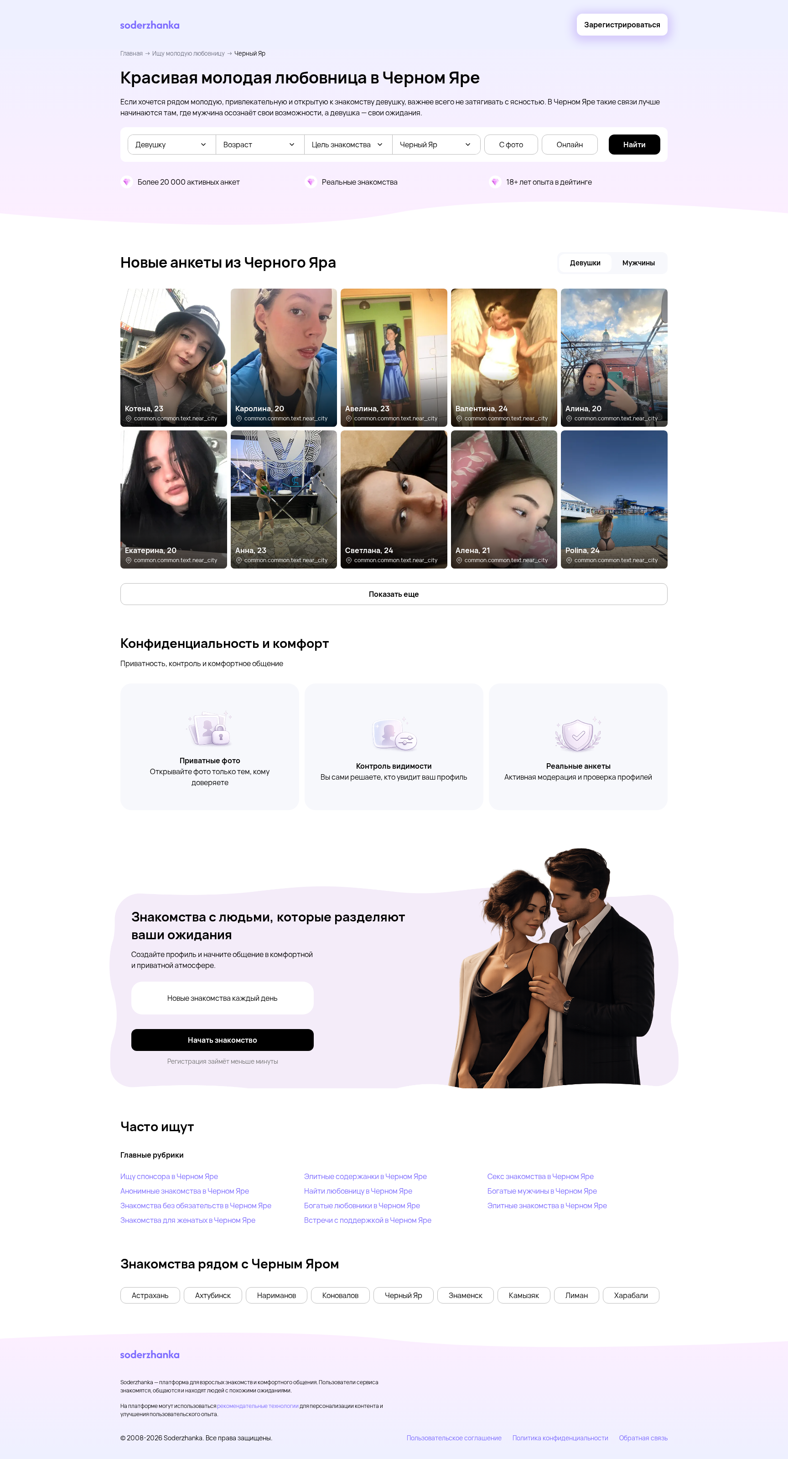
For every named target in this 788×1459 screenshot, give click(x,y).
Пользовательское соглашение (454, 1437)
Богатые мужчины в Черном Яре (542, 1191)
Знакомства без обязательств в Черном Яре (195, 1205)
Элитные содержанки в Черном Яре (365, 1176)
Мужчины (638, 263)
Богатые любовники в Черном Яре (362, 1205)
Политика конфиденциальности (560, 1437)
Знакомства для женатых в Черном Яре (187, 1220)
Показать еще (394, 594)
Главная (131, 53)
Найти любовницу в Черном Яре (358, 1191)
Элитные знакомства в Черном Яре (547, 1205)
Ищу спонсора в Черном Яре (169, 1176)
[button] (150, 1295)
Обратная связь (643, 1437)
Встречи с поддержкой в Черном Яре (367, 1220)
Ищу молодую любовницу (188, 53)
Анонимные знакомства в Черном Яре (184, 1191)
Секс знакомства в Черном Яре (540, 1176)
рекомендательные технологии (258, 1406)
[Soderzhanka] (149, 25)
